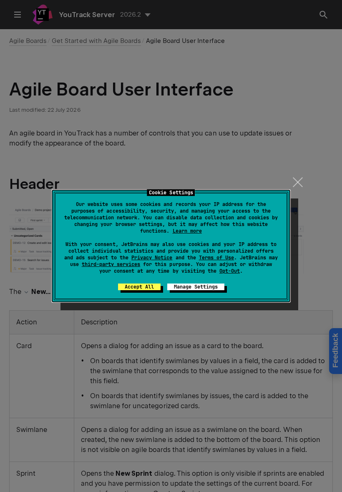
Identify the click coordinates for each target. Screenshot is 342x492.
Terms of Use (216, 257)
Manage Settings (196, 287)
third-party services (111, 264)
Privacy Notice (151, 257)
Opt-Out (229, 271)
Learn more (187, 231)
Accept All (139, 287)
